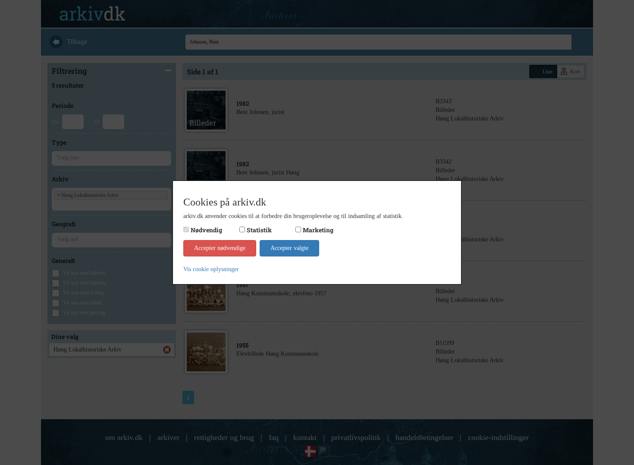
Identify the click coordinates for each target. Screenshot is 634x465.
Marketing (318, 230)
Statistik (259, 230)
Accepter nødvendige (219, 248)
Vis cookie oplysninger (211, 269)
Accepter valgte (289, 248)
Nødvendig (206, 230)
